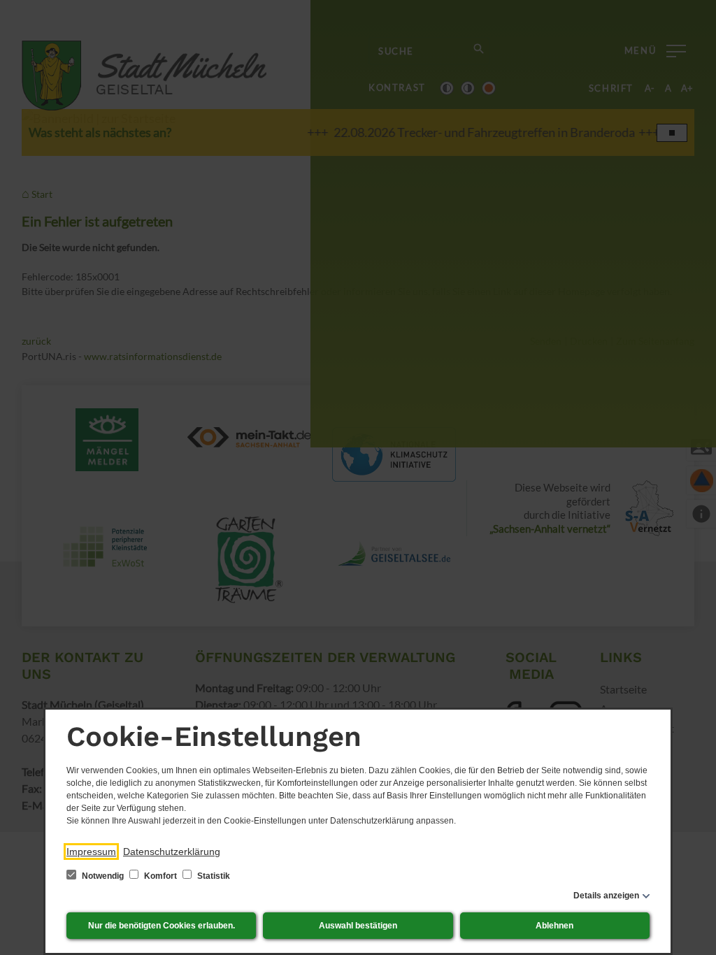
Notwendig (103, 876)
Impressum (91, 851)
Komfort (160, 876)
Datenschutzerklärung (171, 851)
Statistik (212, 876)
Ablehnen (554, 926)
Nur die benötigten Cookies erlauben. (161, 926)
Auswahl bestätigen (358, 926)
